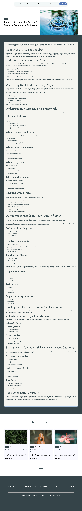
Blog (57, 3)
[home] (19, 4)
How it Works (27, 3)
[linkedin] (71, 486)
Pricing (39, 3)
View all (41, 467)
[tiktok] (73, 486)
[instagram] (69, 486)
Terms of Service (56, 495)
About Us (52, 3)
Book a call (63, 3)
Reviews (45, 3)
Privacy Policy (49, 495)
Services (34, 3)
